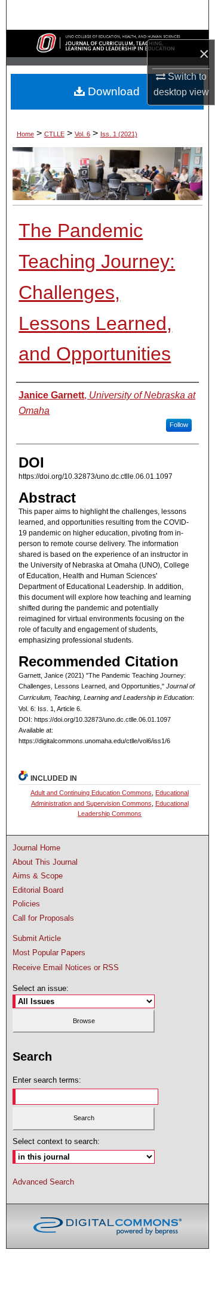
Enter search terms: (47, 1080)
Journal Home (36, 847)
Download (112, 91)
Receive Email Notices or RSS (66, 967)
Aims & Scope (38, 875)
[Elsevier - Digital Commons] (107, 1226)
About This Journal (45, 862)
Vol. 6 (82, 134)
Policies (26, 903)
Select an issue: (41, 988)
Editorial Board (38, 890)
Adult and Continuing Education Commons (91, 792)
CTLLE (54, 134)
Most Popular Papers (49, 952)
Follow (179, 424)
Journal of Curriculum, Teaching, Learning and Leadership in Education (107, 43)
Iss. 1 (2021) (118, 134)
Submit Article (37, 938)
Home (25, 134)
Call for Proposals (43, 918)
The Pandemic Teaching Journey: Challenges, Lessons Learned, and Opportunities (97, 292)
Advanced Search (43, 1181)
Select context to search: (56, 1141)
